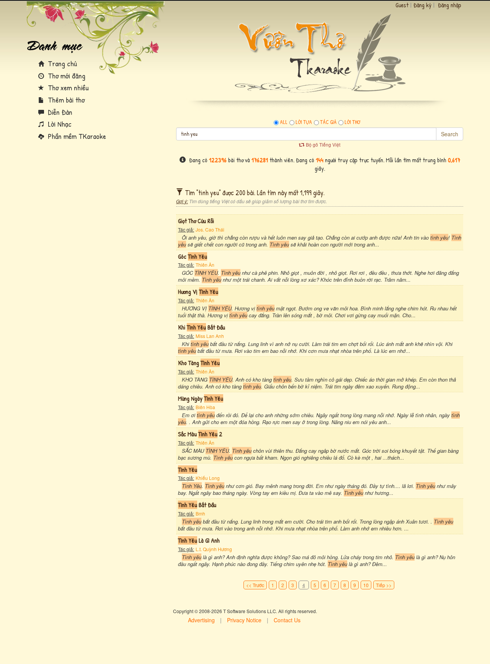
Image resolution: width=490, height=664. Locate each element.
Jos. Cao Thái (210, 229)
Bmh (200, 513)
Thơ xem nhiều (67, 87)
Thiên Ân (205, 264)
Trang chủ (61, 63)
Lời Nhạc (59, 124)
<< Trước (255, 585)
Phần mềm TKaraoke (76, 136)
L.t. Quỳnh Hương (214, 549)
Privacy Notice (244, 620)
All (283, 122)
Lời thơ (352, 122)
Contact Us (287, 620)
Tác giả (328, 122)
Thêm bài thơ (65, 100)
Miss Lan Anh (210, 336)
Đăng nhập (449, 5)
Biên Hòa (205, 407)
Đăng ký (422, 5)
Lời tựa (304, 122)
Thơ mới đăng (65, 75)
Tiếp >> (384, 585)
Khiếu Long (208, 478)
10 (366, 585)
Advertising (201, 620)
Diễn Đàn (59, 112)
